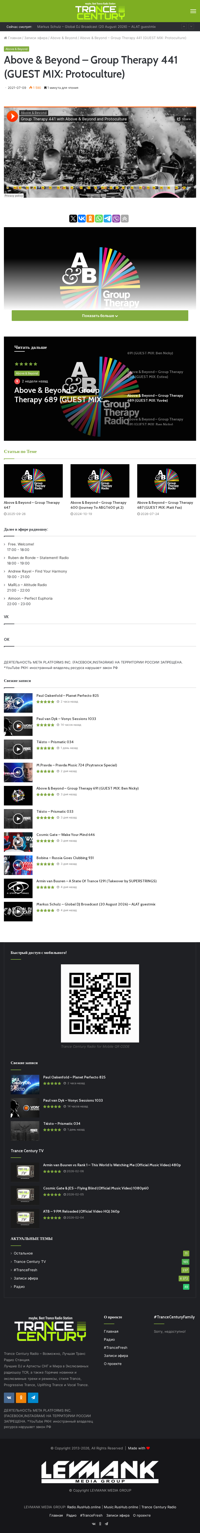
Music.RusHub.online (121, 1507)
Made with (137, 1448)
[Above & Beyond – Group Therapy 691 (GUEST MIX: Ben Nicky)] (18, 795)
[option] (100, 389)
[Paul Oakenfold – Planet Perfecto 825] (18, 703)
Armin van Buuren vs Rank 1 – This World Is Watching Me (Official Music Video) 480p (112, 1165)
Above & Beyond (63, 38)
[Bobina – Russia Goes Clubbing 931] (18, 865)
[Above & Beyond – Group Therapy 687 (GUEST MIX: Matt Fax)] (166, 480)
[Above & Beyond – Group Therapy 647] (33, 480)
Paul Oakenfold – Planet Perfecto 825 (67, 695)
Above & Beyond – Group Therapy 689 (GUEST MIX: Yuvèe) (58, 395)
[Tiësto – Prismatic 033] (18, 819)
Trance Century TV (30, 1261)
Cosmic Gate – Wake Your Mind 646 (65, 834)
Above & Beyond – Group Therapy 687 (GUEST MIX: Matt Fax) (165, 505)
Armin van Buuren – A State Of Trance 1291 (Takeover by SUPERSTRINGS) (96, 881)
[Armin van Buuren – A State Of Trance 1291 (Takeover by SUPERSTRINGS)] (18, 888)
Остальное (23, 1253)
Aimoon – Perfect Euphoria (30, 598)
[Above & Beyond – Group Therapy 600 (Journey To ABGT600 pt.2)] (100, 480)
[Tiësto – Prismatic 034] (18, 749)
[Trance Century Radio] (100, 11)
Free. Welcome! (20, 544)
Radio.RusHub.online (84, 1507)
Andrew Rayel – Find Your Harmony (37, 571)
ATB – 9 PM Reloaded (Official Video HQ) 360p (81, 1211)
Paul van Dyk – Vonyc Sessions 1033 (66, 718)
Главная (14, 38)
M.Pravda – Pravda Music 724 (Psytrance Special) (76, 765)
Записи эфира (35, 38)
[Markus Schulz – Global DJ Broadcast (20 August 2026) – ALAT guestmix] (18, 911)
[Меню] (193, 11)
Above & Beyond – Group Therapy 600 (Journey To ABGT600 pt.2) (98, 505)
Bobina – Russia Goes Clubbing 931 (65, 857)
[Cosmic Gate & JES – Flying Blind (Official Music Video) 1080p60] (25, 1195)
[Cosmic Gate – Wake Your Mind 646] (18, 842)
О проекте (113, 1364)
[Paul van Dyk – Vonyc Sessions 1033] (18, 726)
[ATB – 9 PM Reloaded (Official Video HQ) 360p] (25, 1218)
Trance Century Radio (158, 1507)
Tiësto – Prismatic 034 (55, 742)
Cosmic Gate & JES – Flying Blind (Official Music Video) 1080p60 (96, 1188)
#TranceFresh (25, 1270)
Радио (19, 1286)
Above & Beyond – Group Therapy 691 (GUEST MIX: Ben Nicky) (87, 788)
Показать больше (98, 315)
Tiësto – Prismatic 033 (54, 811)
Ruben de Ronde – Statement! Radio (38, 558)
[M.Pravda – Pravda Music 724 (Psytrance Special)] (18, 772)
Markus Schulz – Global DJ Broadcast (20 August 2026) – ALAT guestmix (96, 26)
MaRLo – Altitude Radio (27, 585)
